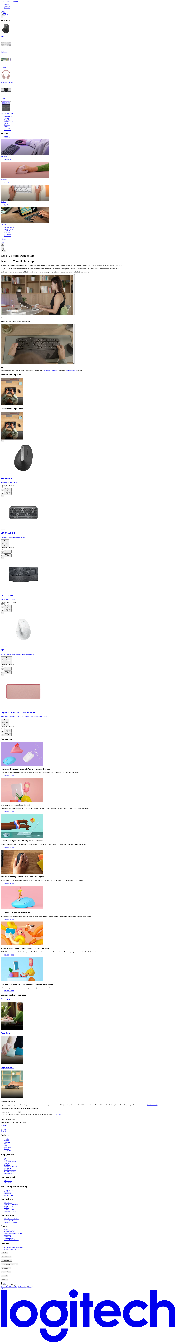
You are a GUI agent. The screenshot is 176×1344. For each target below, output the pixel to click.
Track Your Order (9, 1238)
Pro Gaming (7, 1192)
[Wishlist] (2, 246)
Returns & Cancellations (11, 1240)
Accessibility (8, 1150)
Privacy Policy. (58, 1114)
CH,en (4, 13)
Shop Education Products (11, 1219)
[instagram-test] (2, 1125)
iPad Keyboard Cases (10, 1166)
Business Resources (10, 1211)
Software (3, 239)
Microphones (8, 1173)
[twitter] (3, 1125)
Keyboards (7, 1160)
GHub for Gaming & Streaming (13, 1247)
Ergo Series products (71, 370)
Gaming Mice (8, 1168)
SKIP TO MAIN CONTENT (9, 1)
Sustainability (8, 1147)
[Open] (4, 251)
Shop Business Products (11, 1204)
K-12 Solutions (8, 1220)
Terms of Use (5, 1287)
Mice (5, 1158)
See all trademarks (152, 1105)
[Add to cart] (2, 490)
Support (3, 11)
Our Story (7, 1139)
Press (5, 1145)
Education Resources (10, 1222)
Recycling (7, 1149)
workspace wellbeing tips (50, 370)
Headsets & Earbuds (10, 1161)
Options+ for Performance (12, 1249)
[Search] (2, 244)
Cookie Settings (22, 1287)
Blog (5, 1144)
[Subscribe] (19, 1112)
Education (7, 8)
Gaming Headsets (9, 1171)
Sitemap (29, 1287)
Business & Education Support (13, 1233)
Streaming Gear (8, 1195)
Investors (7, 1142)
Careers (6, 1140)
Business (7, 6)
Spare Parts (7, 1236)
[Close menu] (2, 17)
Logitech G (7, 4)
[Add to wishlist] (2, 441)
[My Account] (2, 249)
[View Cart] (2, 251)
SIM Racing (7, 1193)
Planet (2, 242)
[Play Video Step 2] (38, 344)
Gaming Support (9, 1231)
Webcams (7, 1163)
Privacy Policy (13, 1287)
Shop (2, 14)
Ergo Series (7, 1182)
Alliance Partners (9, 1209)
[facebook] (5, 1125)
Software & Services (10, 1206)
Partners (6, 1208)
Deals (2, 240)
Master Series (8, 1181)
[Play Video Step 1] (38, 294)
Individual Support (9, 1230)
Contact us (7, 1235)
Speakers (7, 1165)
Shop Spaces (8, 1203)
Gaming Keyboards (10, 1170)
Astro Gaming (8, 1190)
